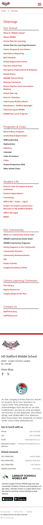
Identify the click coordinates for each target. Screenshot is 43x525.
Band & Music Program (13, 131)
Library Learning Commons (20, 280)
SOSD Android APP (20, 499)
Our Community (13, 230)
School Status (9, 74)
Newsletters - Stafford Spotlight (17, 105)
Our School (10, 28)
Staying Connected (12, 82)
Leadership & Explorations (15, 135)
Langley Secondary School (15, 267)
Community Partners (12, 251)
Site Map (29, 512)
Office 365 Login (10, 212)
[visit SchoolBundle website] (21, 517)
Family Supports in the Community (19, 247)
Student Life (11, 181)
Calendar (8, 152)
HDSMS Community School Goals (18, 239)
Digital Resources (11, 289)
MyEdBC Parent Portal (13, 78)
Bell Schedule (9, 57)
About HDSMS (9, 37)
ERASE (6, 217)
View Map (7, 369)
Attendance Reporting (13, 53)
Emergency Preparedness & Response (20, 70)
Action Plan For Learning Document (20, 45)
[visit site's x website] (8, 374)
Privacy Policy (5, 512)
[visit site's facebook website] (2, 374)
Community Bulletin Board (15, 101)
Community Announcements (16, 255)
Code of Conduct (11, 156)
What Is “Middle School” (14, 33)
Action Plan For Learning (14, 41)
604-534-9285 (35, 431)
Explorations (9, 144)
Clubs (5, 160)
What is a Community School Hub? (18, 234)
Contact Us (10, 306)
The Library (8, 285)
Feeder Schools (10, 263)
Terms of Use (18, 512)
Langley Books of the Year (15, 293)
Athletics (7, 148)
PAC (5, 259)
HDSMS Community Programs (17, 243)
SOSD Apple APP (7, 499)
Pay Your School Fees (12, 65)
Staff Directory (10, 311)
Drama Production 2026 (14, 164)
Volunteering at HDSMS (14, 109)
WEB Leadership (11, 140)
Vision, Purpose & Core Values (16, 49)
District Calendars (11, 97)
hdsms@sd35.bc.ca (32, 439)
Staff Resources (10, 315)
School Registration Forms (15, 61)
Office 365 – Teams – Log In (15, 201)
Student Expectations (13, 193)
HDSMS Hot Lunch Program (15, 113)
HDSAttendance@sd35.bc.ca (29, 444)
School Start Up (10, 93)
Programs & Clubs (14, 126)
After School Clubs (12, 168)
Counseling (8, 197)
